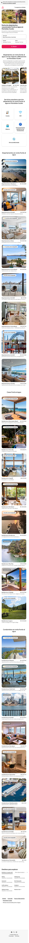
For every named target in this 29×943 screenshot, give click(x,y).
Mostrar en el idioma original (9, 3)
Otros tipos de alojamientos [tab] (21, 872)
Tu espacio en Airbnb (19, 7)
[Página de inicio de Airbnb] (3, 7)
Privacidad (11, 936)
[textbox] (8, 42)
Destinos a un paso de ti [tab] (7, 872)
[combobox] (14, 37)
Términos (17, 936)
